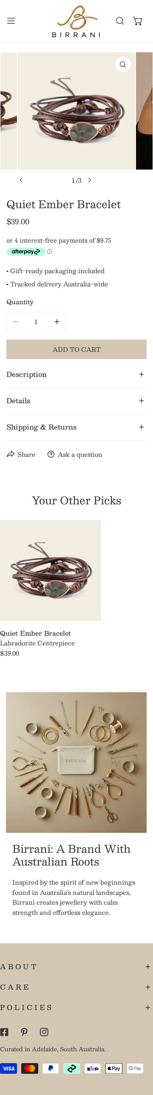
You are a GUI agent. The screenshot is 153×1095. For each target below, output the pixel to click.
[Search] (120, 21)
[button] (138, 21)
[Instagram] (44, 1032)
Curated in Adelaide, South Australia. (52, 1048)
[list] (76, 120)
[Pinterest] (24, 1032)
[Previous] (21, 180)
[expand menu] (11, 21)
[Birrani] (76, 21)
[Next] (89, 180)
